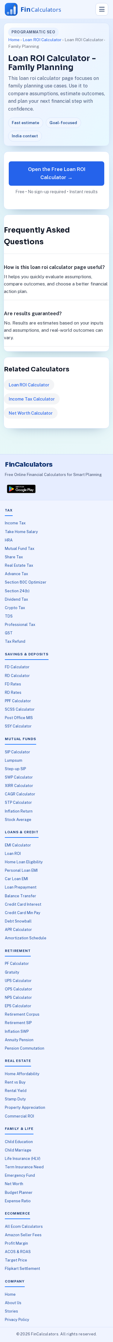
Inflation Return (19, 811)
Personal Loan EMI (21, 870)
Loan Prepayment (20, 887)
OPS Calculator (18, 989)
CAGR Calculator (20, 794)
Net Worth (14, 1184)
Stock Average (18, 819)
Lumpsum (13, 760)
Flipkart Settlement (22, 1268)
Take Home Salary (21, 531)
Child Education (19, 1141)
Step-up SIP (15, 769)
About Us (13, 1303)
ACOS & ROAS (18, 1251)
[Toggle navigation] (102, 9)
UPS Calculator (18, 980)
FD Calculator (17, 667)
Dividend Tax (16, 599)
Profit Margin (16, 1243)
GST (9, 633)
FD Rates (13, 684)
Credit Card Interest (23, 904)
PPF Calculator (18, 701)
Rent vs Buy (15, 1082)
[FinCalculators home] (39, 9)
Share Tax (14, 557)
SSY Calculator (18, 726)
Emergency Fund (20, 1175)
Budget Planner (19, 1192)
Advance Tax (16, 574)
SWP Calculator (19, 777)
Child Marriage (18, 1150)
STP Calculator (18, 802)
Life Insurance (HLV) (22, 1158)
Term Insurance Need (24, 1167)
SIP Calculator (17, 752)
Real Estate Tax (19, 565)
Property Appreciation (25, 1107)
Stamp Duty (15, 1099)
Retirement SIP (18, 1022)
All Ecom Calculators (24, 1226)
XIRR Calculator (19, 785)
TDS (9, 616)
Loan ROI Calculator (42, 39)
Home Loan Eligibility (24, 862)
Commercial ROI (19, 1116)
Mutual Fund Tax (19, 548)
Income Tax (15, 523)
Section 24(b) (17, 591)
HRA (9, 540)
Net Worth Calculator (31, 413)
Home (14, 39)
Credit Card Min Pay (22, 912)
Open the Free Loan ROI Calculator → (56, 173)
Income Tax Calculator (32, 398)
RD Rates (13, 692)
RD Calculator (17, 675)
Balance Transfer (20, 896)
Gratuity (12, 972)
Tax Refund (15, 641)
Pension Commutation (24, 1048)
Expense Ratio (18, 1201)
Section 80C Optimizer (25, 582)
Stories (11, 1311)
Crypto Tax (15, 607)
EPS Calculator (18, 1006)
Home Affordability (22, 1074)
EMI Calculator (18, 845)
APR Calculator (18, 929)
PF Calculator (17, 963)
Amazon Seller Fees (23, 1235)
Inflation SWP (17, 1031)
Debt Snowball (18, 921)
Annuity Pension (19, 1040)
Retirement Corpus (22, 1014)
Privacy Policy (17, 1319)
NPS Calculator (18, 997)
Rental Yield (16, 1090)
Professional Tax (20, 624)
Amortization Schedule (25, 938)
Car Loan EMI (16, 879)
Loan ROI (13, 853)
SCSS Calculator (20, 709)
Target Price (16, 1260)
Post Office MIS (19, 717)
